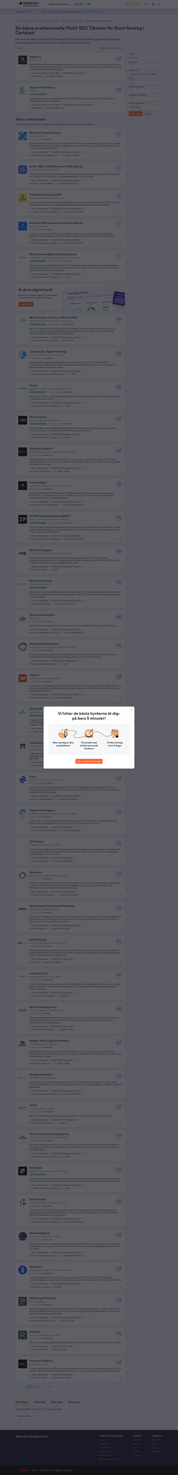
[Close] (131, 709)
